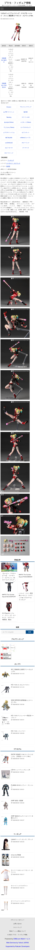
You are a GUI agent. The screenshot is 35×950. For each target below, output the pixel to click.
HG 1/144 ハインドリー (18, 731)
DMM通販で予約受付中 (4, 85)
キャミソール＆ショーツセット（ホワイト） (22, 871)
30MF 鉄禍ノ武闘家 (17, 800)
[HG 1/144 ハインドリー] (5, 736)
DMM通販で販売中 (4, 60)
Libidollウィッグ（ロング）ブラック (22, 839)
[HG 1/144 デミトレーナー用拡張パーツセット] (5, 721)
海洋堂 (8, 166)
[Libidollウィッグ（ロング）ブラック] (5, 844)
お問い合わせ (17, 924)
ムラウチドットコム (9, 132)
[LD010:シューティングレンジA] (5, 775)
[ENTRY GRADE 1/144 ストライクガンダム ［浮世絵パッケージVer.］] (5, 759)
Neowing (9, 117)
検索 (29, 632)
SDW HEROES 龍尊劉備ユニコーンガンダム (22, 701)
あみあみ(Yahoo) (9, 122)
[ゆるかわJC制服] (5, 860)
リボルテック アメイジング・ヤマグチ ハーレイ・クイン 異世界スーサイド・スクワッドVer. (10, 60)
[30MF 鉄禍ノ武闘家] (5, 806)
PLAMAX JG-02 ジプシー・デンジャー (22, 786)
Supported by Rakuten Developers (17, 946)
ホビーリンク (25, 143)
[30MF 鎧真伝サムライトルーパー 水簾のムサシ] (5, 821)
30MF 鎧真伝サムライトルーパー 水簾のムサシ (22, 817)
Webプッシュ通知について (17, 931)
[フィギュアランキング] (5, 658)
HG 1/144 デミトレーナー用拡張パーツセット (22, 716)
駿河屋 (26, 112)
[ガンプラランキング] (5, 655)
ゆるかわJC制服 (16, 855)
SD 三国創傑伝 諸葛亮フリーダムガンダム (22, 670)
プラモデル (17, 749)
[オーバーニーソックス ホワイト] (5, 906)
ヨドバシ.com (26, 117)
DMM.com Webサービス (21, 939)
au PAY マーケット (8, 112)
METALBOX (8, 138)
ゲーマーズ (25, 148)
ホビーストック (8, 153)
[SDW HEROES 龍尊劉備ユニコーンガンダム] (5, 705)
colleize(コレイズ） (25, 137)
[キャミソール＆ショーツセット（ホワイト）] (5, 875)
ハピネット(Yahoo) (25, 122)
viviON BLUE (9, 143)
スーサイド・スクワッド (13, 163)
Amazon (9, 107)
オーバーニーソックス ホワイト (20, 901)
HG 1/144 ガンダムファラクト (20, 685)
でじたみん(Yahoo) (9, 127)
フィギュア (11, 160)
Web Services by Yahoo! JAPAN (17, 942)
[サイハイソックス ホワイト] (5, 891)
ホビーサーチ (9, 148)
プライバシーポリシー (17, 920)
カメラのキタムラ (26, 127)
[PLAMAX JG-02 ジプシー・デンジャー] (5, 790)
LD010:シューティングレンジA (20, 770)
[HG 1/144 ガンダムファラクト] (5, 690)
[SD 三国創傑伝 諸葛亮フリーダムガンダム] (5, 674)
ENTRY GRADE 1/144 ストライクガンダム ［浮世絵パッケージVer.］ (22, 755)
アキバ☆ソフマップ (25, 107)
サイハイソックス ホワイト (19, 886)
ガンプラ (17, 664)
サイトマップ (17, 927)
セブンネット (25, 132)
